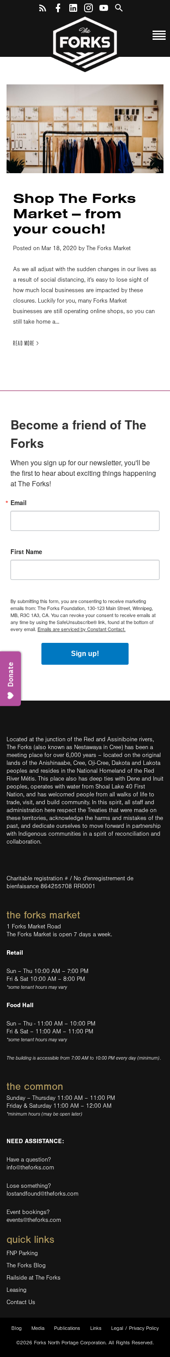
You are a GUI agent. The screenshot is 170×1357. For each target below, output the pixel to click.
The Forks (85, 43)
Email (18, 502)
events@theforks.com (34, 1220)
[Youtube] (103, 6)
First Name (26, 551)
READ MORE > (26, 343)
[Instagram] (88, 6)
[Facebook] (58, 6)
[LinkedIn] (73, 6)
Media (37, 1328)
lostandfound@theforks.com (42, 1193)
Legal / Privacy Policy (135, 1328)
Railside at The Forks (34, 1277)
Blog (16, 1328)
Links (96, 1328)
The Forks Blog (26, 1265)
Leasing (17, 1290)
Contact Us (21, 1302)
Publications (67, 1328)
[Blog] (42, 6)
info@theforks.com (30, 1167)
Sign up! (85, 653)
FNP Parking (22, 1253)
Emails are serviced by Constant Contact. (81, 628)
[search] (119, 6)
